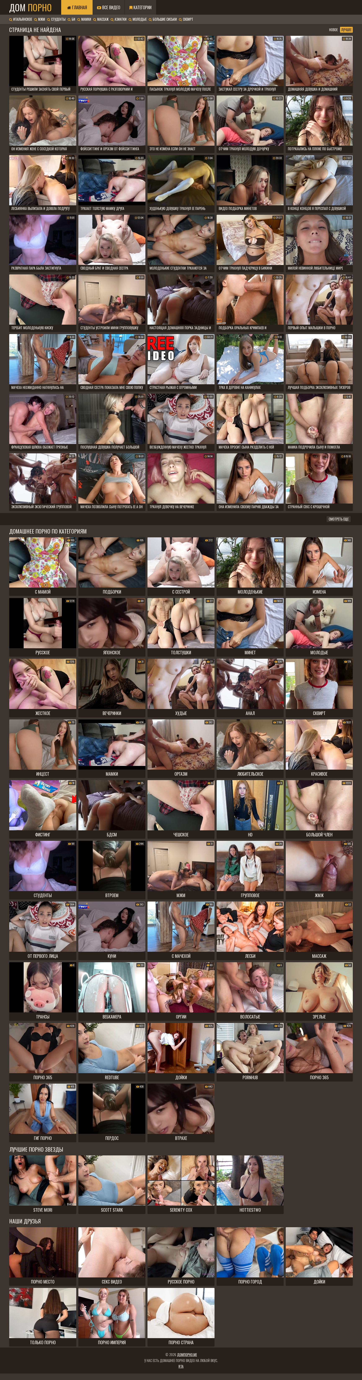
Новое (333, 29)
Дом (30, 7)
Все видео (110, 7)
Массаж (102, 19)
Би (73, 19)
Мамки (85, 19)
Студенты (58, 19)
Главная (79, 7)
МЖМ (41, 19)
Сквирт (187, 19)
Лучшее (346, 29)
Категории (141, 7)
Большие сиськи (164, 19)
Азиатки (120, 19)
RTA (181, 1366)
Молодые (139, 19)
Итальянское (22, 19)
